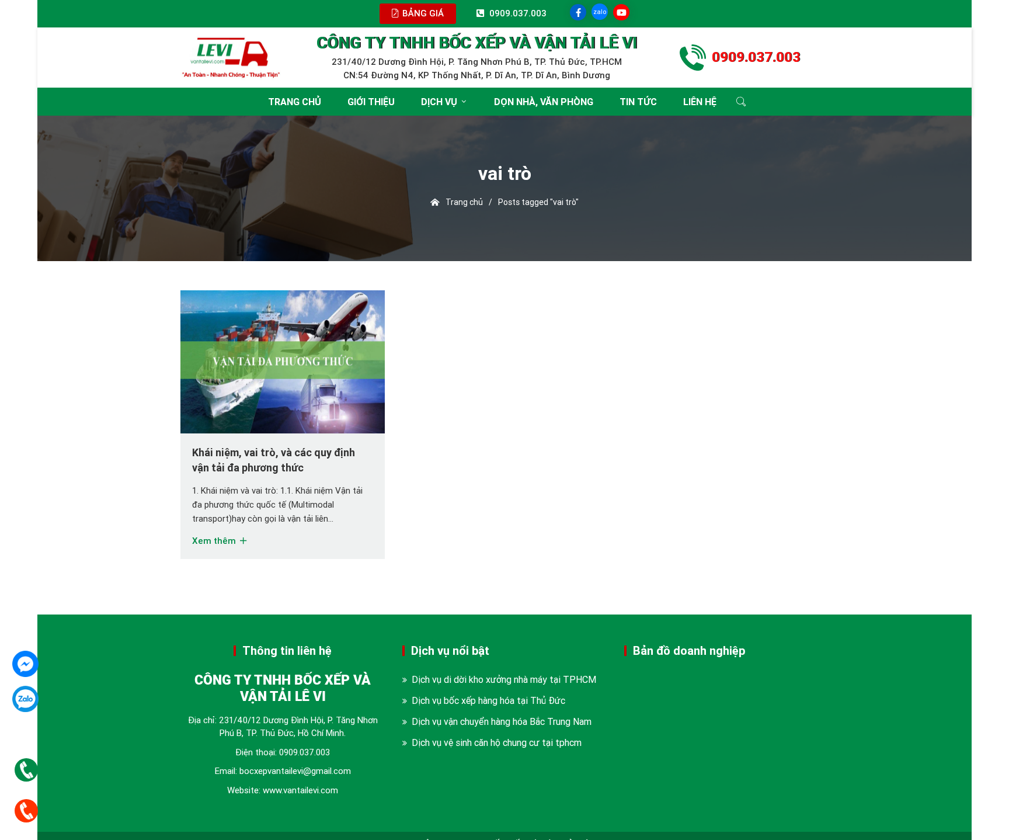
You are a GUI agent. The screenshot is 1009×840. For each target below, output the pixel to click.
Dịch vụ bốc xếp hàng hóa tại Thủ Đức (488, 700)
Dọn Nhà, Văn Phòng (543, 101)
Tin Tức (638, 101)
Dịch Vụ (439, 101)
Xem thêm (215, 540)
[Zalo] (25, 699)
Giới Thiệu (371, 101)
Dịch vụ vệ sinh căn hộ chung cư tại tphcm (497, 742)
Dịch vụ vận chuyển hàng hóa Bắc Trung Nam (502, 721)
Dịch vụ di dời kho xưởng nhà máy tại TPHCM (504, 679)
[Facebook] (25, 664)
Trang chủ (294, 101)
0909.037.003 (304, 752)
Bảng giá (422, 13)
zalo (600, 12)
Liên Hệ (699, 101)
